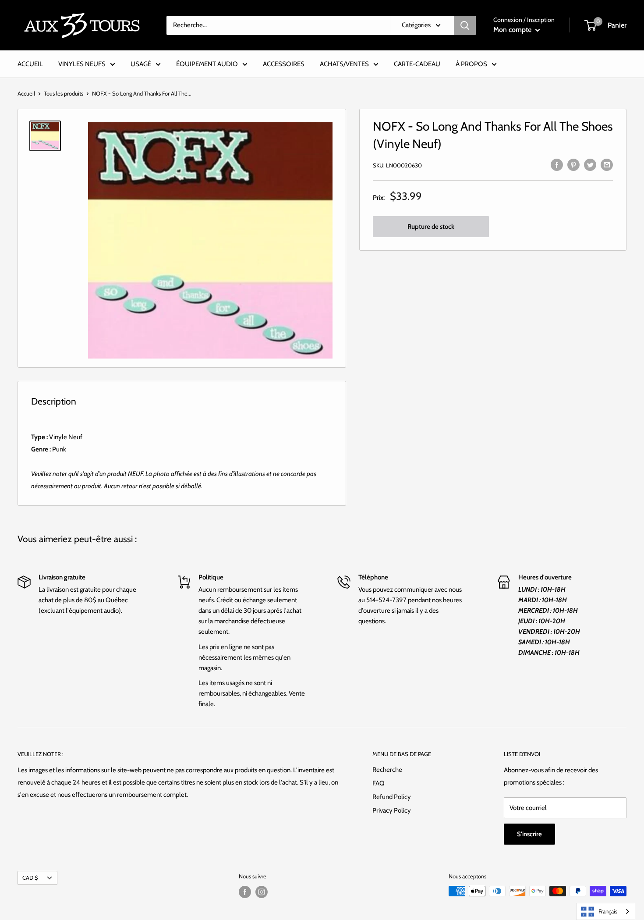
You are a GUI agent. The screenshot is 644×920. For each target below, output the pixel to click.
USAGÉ (141, 64)
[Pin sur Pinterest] (573, 164)
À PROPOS (471, 64)
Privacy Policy (391, 810)
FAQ (378, 783)
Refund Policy (391, 797)
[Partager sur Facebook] (557, 164)
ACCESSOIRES (283, 64)
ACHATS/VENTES (344, 64)
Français (607, 911)
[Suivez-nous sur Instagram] (261, 892)
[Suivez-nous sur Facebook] (245, 892)
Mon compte (513, 29)
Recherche (387, 770)
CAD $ (30, 877)
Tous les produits (63, 93)
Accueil (26, 93)
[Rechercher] (465, 25)
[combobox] (605, 911)
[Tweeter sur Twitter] (590, 164)
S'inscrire (529, 834)
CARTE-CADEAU (417, 64)
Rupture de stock (430, 227)
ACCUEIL (30, 64)
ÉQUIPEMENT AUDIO (207, 64)
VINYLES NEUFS (82, 64)
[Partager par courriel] (607, 164)
